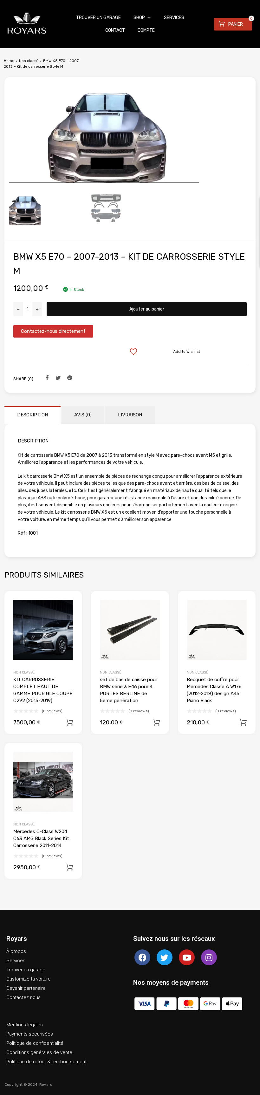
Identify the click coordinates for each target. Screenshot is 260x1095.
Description (32, 415)
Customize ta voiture (28, 979)
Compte (146, 30)
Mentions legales (24, 1025)
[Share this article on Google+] (69, 378)
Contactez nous (23, 997)
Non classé (28, 60)
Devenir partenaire (26, 988)
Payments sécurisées (29, 1034)
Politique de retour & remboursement (46, 1061)
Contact (115, 30)
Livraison (130, 415)
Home (9, 60)
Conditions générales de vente (39, 1052)
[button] (53, 331)
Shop (139, 17)
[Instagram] (209, 957)
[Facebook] (142, 957)
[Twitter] (164, 957)
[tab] (32, 415)
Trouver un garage (98, 17)
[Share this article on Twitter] (57, 378)
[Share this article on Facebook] (46, 378)
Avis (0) (83, 415)
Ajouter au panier (146, 309)
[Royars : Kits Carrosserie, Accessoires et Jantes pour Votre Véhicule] (27, 35)
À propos (16, 951)
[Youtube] (187, 957)
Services (174, 17)
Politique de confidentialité (34, 1043)
